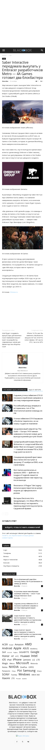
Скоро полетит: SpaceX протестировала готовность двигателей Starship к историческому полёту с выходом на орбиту (27, 619)
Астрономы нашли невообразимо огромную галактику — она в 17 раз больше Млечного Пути (27, 593)
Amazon (19, 644)
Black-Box (5, 81)
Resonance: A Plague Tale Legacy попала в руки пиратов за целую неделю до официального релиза (28, 489)
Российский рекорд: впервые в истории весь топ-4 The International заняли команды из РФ (28, 409)
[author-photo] (22, 365)
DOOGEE (9, 652)
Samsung (29, 670)
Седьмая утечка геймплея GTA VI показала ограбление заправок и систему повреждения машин (28, 398)
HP (12, 656)
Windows (24, 674)
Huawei (25, 656)
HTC (17, 656)
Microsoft (22, 663)
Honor (6, 656)
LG (33, 660)
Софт (10, 55)
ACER (5, 644)
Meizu (12, 663)
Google (34, 652)
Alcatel (11, 645)
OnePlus (23, 667)
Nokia (4, 667)
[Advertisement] (22, 23)
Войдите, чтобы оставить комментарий (22, 527)
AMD (28, 644)
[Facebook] (17, 742)
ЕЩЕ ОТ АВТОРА (35, 390)
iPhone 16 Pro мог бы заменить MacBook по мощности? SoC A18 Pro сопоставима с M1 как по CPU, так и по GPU (34, 337)
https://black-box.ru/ (22, 370)
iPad (9, 660)
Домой (4, 55)
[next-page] (6, 513)
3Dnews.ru (14, 292)
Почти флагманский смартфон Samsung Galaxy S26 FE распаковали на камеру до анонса (28, 581)
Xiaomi (6, 678)
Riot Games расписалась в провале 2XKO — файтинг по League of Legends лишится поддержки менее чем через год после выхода (28, 475)
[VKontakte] (28, 742)
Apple (17, 648)
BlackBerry (33, 649)
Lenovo (27, 660)
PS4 (19, 670)
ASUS (26, 648)
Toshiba (14, 675)
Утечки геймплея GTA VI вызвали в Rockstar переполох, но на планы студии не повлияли (28, 421)
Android (7, 648)
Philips (14, 671)
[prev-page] (3, 513)
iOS (4, 660)
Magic (5, 663)
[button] (3, 50)
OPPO (31, 667)
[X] (22, 742)
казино (24, 679)
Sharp (39, 671)
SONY (5, 674)
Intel (34, 656)
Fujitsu (16, 652)
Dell (4, 652)
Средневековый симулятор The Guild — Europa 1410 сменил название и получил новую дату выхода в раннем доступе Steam (28, 433)
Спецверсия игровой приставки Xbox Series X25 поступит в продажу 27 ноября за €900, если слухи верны (28, 461)
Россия (18, 679)
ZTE (13, 678)
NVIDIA (14, 667)
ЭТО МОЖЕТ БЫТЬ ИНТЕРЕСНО (14, 390)
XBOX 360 (36, 675)
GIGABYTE (24, 652)
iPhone (17, 659)
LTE (38, 660)
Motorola (34, 663)
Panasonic (6, 671)
